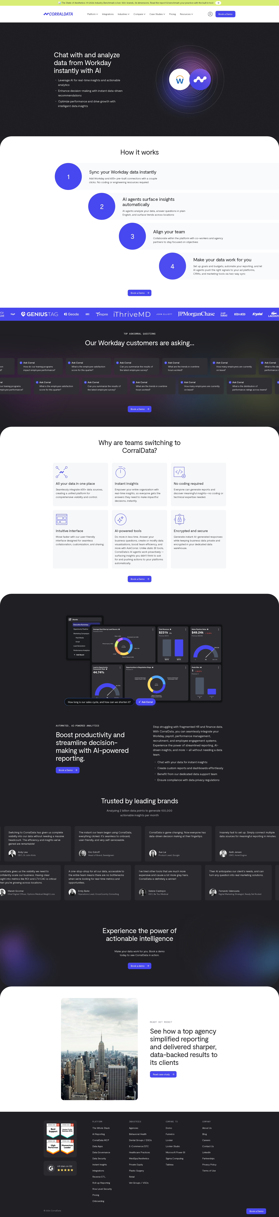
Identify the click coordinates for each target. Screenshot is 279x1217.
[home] (58, 14)
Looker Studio (173, 1146)
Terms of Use (209, 1170)
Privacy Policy (209, 1164)
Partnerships (208, 1158)
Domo (169, 1128)
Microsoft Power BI (175, 1152)
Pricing (172, 14)
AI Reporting (98, 1134)
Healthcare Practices (139, 1152)
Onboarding (98, 1201)
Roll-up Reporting (101, 1182)
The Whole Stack (101, 1128)
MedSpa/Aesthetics (139, 1158)
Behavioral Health (137, 1134)
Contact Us (208, 1146)
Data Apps (97, 1146)
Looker (169, 1140)
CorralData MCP (100, 1140)
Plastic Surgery (136, 1170)
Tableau (170, 1164)
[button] (92, 14)
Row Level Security (102, 1188)
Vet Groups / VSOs (139, 1182)
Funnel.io (170, 1134)
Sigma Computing (174, 1158)
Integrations (108, 14)
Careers (206, 1140)
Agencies (133, 1128)
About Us (207, 1128)
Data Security (99, 1158)
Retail (132, 1176)
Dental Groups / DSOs (140, 1140)
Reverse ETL (98, 1176)
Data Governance (101, 1152)
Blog (204, 1134)
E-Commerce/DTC (139, 1146)
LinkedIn (206, 1152)
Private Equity (136, 1164)
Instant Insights (99, 1164)
